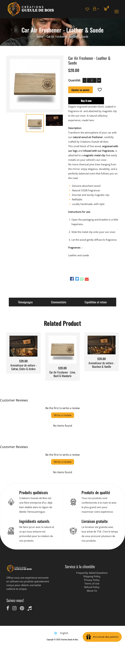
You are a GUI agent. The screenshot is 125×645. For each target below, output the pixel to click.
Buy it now (86, 100)
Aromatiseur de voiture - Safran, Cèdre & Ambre (23, 367)
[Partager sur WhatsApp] (82, 278)
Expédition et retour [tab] (96, 302)
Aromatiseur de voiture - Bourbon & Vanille (102, 364)
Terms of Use (91, 583)
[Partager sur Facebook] (72, 278)
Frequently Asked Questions (92, 573)
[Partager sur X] (77, 278)
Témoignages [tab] (25, 302)
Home (40, 36)
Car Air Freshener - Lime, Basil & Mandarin (62, 374)
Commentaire (58, 302)
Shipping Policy (91, 576)
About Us (92, 590)
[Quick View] (32, 351)
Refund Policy (91, 587)
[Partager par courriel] (87, 278)
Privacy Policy (92, 580)
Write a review (62, 415)
